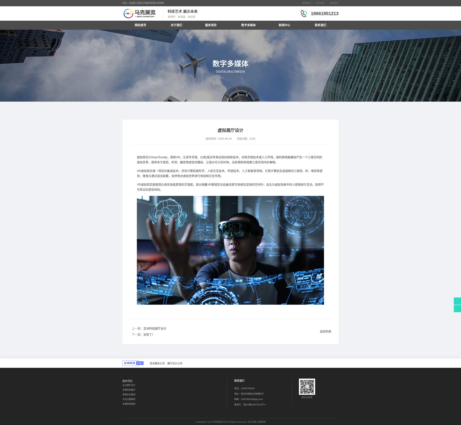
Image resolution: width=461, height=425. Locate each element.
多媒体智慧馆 (128, 404)
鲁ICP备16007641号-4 (254, 404)
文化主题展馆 (128, 399)
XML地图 (251, 422)
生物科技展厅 (128, 390)
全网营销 (261, 422)
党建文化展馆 (128, 394)
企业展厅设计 (128, 385)
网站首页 (140, 25)
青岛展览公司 (157, 363)
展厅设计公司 (174, 363)
